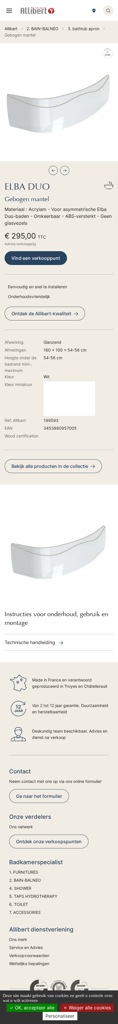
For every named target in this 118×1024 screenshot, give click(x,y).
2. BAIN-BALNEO (25, 880)
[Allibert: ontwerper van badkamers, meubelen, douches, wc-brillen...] (37, 10)
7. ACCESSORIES (25, 912)
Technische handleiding (30, 642)
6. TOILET (18, 904)
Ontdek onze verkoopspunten (49, 841)
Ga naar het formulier (39, 796)
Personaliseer (60, 1016)
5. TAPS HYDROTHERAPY (33, 896)
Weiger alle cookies (89, 1007)
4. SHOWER (20, 888)
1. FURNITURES (23, 872)
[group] (59, 102)
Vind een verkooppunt (35, 258)
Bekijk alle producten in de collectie (49, 466)
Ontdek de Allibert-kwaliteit (41, 313)
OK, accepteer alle (33, 1007)
